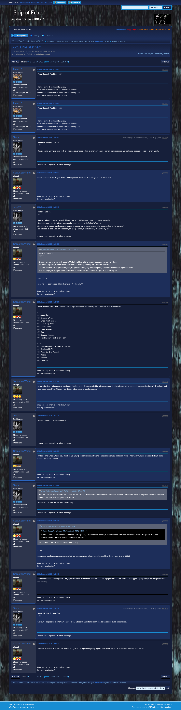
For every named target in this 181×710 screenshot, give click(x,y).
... (33, 62)
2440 (57, 62)
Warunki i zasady (157, 704)
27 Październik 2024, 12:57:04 (48, 416)
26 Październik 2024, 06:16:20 (48, 69)
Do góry (15, 676)
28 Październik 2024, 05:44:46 (48, 574)
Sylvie (106, 41)
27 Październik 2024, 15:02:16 (48, 451)
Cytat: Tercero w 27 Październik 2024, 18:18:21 (59, 527)
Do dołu (15, 62)
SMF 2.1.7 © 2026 (15, 704)
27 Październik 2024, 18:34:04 (48, 521)
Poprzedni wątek (145, 54)
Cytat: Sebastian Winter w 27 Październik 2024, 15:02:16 (63, 491)
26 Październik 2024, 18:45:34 (48, 302)
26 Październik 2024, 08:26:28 (48, 103)
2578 (64, 62)
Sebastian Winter (22, 172)
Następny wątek (162, 54)
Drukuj (165, 62)
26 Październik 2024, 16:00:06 (48, 244)
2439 (52, 62)
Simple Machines (28, 704)
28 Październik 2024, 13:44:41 (48, 608)
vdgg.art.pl (131, 30)
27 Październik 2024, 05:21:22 (48, 381)
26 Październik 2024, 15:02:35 (48, 173)
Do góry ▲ (168, 704)
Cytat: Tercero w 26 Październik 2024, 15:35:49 (59, 250)
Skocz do (131, 688)
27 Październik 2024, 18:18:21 (48, 485)
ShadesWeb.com (28, 707)
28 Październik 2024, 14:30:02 (48, 644)
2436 (36, 62)
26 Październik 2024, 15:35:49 (48, 207)
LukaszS (17, 69)
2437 (41, 62)
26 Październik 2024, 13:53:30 (48, 137)
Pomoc (147, 704)
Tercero (17, 137)
